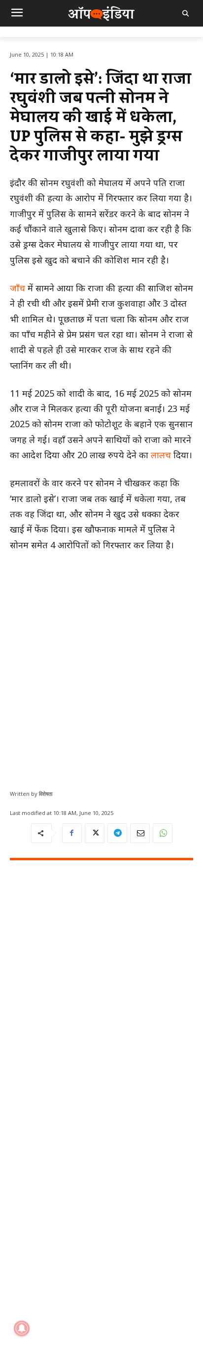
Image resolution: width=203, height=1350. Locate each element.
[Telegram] (117, 833)
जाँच (17, 288)
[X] (94, 833)
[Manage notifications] (22, 1328)
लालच (161, 455)
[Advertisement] (101, 666)
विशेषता (45, 793)
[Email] (140, 833)
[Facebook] (72, 833)
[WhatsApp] (162, 833)
